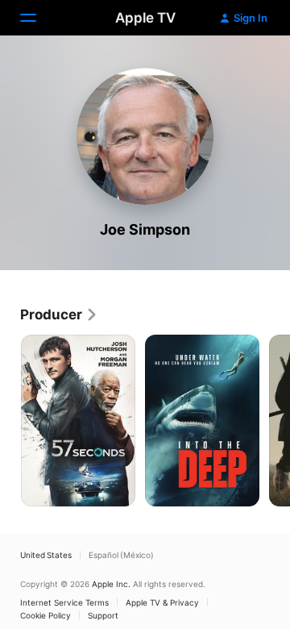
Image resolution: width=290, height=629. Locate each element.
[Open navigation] (38, 17)
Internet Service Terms (64, 602)
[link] (59, 314)
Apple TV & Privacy (162, 602)
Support (103, 615)
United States (46, 555)
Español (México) (121, 555)
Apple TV (145, 18)
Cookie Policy (45, 615)
